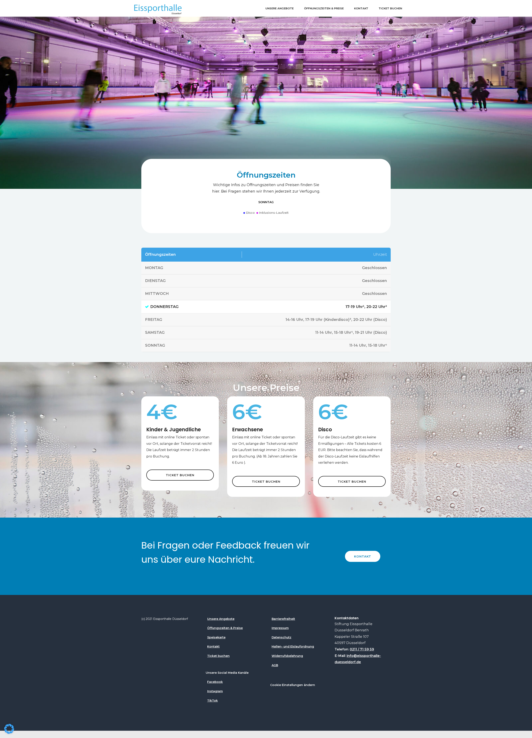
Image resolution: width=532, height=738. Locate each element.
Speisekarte (216, 637)
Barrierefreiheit (283, 619)
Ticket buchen (218, 656)
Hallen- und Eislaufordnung (293, 646)
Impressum (280, 628)
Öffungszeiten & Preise (225, 628)
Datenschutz (281, 637)
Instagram (215, 691)
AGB (275, 665)
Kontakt (361, 8)
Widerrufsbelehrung (287, 656)
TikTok (212, 700)
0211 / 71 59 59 (362, 649)
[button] (9, 729)
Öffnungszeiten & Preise (324, 8)
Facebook (215, 682)
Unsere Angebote (279, 8)
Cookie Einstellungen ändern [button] (292, 685)
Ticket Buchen (390, 8)
